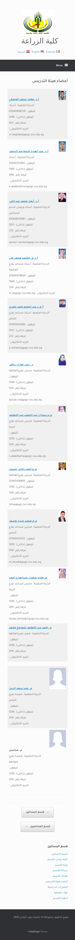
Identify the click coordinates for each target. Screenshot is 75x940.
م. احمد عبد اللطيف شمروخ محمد (30, 628)
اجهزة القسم (60, 898)
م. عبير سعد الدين (20, 688)
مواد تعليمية (61, 893)
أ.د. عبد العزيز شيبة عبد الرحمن (28, 151)
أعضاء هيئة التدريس (56, 882)
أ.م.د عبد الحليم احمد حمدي (26, 307)
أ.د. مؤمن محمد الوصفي (24, 99)
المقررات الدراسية (58, 887)
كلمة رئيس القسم (58, 859)
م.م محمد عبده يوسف (23, 521)
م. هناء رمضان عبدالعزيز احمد (28, 578)
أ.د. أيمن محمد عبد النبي (24, 201)
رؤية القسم (61, 865)
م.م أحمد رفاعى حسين (23, 469)
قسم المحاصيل (37, 826)
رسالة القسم (60, 870)
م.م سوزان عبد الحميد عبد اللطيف (30, 415)
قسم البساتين (37, 812)
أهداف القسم (60, 876)
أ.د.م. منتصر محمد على (23, 258)
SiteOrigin (34, 932)
